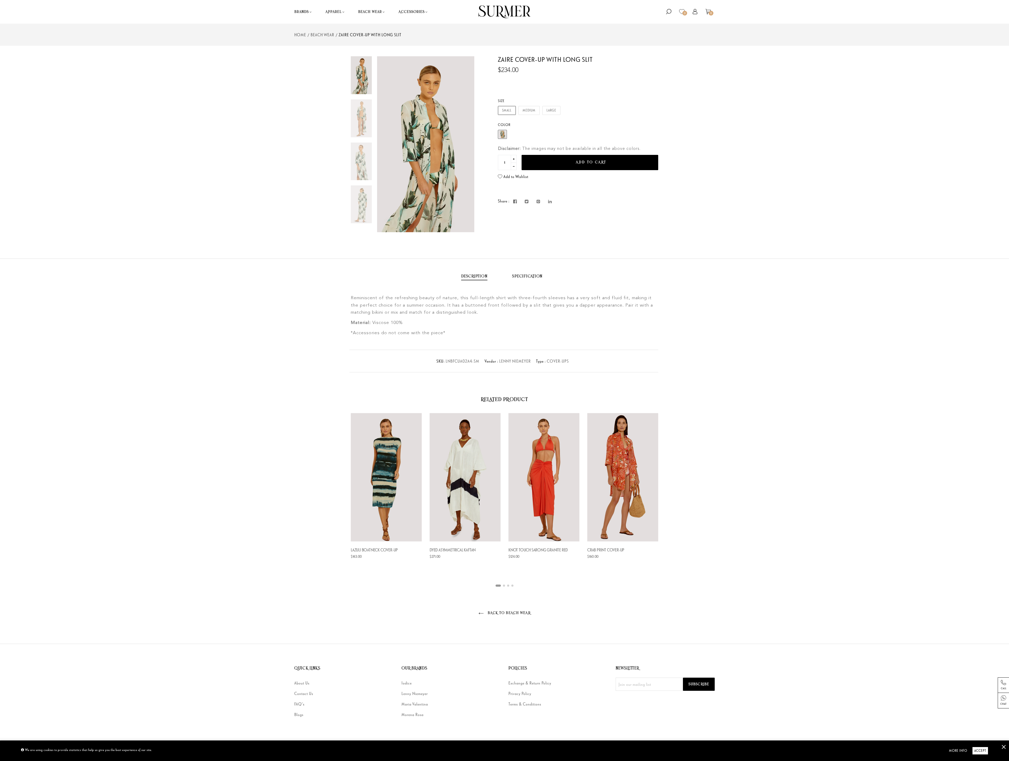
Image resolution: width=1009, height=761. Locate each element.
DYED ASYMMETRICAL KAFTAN (453, 549)
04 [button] (512, 586)
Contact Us (303, 693)
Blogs (298, 714)
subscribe (698, 684)
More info (958, 751)
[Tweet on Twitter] (526, 201)
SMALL (507, 110)
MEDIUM (529, 110)
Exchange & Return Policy (529, 683)
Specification (527, 276)
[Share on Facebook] (515, 201)
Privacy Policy (519, 693)
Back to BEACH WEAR (508, 613)
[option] (425, 144)
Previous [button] (385, 144)
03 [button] (508, 586)
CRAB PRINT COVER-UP (605, 549)
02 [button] (504, 586)
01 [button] (498, 586)
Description (474, 276)
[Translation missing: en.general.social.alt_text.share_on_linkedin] (550, 201)
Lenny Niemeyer (414, 693)
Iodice (406, 683)
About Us (302, 683)
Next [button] (466, 144)
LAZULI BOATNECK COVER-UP (374, 549)
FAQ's (299, 704)
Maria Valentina (414, 704)
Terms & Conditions (524, 704)
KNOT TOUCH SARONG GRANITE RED (538, 549)
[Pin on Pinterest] (538, 201)
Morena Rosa (412, 714)
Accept (980, 751)
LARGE (551, 110)
